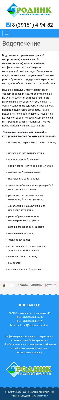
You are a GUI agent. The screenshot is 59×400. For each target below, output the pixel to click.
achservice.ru (42, 396)
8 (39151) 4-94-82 (32, 25)
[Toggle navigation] (6, 33)
